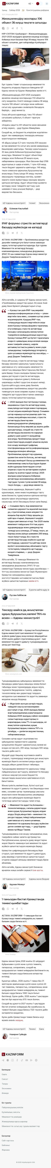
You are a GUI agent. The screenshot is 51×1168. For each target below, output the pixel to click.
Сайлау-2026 (14, 10)
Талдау (5, 1084)
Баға (41, 1029)
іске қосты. (38, 870)
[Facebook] (17, 28)
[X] (21, 28)
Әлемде (5, 1093)
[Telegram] (12, 28)
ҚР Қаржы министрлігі (14, 203)
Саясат (5, 1079)
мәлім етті (33, 581)
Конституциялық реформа (37, 10)
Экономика (6, 1088)
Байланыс (6, 1145)
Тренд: (4, 10)
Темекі (32, 1029)
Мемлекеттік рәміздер (12, 1117)
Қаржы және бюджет (39, 879)
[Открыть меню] (47, 3)
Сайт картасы (8, 1140)
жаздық (19, 1020)
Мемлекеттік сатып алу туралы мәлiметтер (21, 1126)
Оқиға (4, 1074)
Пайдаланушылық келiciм (12, 1107)
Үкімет (32, 203)
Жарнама (6, 1150)
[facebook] (17, 1060)
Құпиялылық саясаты (11, 1112)
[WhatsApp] (7, 28)
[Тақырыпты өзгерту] (39, 4)
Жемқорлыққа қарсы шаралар (14, 1121)
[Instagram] (3, 28)
